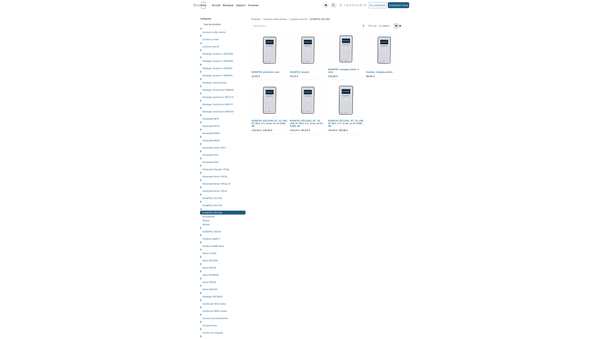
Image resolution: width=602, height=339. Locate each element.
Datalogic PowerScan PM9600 (218, 90)
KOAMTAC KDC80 (211, 231)
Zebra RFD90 (209, 282)
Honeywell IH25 (210, 154)
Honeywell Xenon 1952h (214, 191)
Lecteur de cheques (212, 332)
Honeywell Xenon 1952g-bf (216, 183)
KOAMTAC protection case (265, 72)
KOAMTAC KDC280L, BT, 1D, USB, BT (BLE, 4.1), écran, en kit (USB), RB (346, 123)
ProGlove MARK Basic (213, 246)
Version (206, 220)
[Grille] (396, 25)
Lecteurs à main (210, 39)
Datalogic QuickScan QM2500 (218, 111)
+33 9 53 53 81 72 (354, 5)
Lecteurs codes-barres (214, 32)
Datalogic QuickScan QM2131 (217, 104)
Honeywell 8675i (210, 126)
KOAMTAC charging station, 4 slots (343, 70)
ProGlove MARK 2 (211, 238)
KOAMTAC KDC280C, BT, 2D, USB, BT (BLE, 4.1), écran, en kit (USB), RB (306, 123)
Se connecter (377, 5)
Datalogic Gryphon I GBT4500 (217, 61)
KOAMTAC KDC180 (212, 198)
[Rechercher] (363, 25)
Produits (256, 19)
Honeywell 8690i (211, 140)
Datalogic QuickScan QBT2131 (218, 97)
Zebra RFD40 (209, 267)
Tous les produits (212, 24)
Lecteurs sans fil (210, 46)
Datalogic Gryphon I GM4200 (217, 68)
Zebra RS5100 (209, 289)
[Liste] (400, 25)
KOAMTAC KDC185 (212, 205)
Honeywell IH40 (210, 162)
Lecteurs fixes (209, 325)
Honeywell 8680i (211, 133)
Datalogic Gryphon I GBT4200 (217, 53)
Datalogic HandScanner (214, 82)
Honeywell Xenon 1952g (214, 176)
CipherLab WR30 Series (214, 311)
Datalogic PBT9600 (212, 296)
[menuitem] (216, 5)
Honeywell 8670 (210, 118)
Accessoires (208, 216)
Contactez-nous (398, 5)
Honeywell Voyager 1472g (215, 169)
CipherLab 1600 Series (214, 303)
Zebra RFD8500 (210, 275)
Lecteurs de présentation (215, 318)
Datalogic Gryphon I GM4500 (217, 75)
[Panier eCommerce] (325, 5)
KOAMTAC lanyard (299, 72)
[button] (333, 5)
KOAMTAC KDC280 (212, 212)
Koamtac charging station (379, 72)
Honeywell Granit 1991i (214, 147)
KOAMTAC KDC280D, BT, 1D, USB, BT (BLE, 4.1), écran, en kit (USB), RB (269, 123)
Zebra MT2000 (210, 260)
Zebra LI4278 (209, 253)
